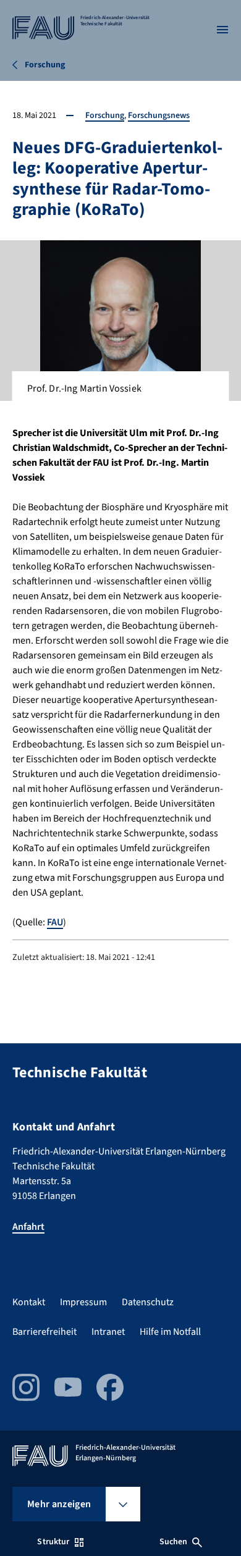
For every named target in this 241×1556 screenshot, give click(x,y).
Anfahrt (28, 1227)
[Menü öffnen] (222, 29)
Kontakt (28, 1302)
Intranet (108, 1332)
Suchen (173, 1542)
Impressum (83, 1302)
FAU (55, 922)
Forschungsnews (159, 115)
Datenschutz (148, 1302)
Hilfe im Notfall (170, 1332)
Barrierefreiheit (44, 1332)
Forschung (104, 115)
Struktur (53, 1542)
